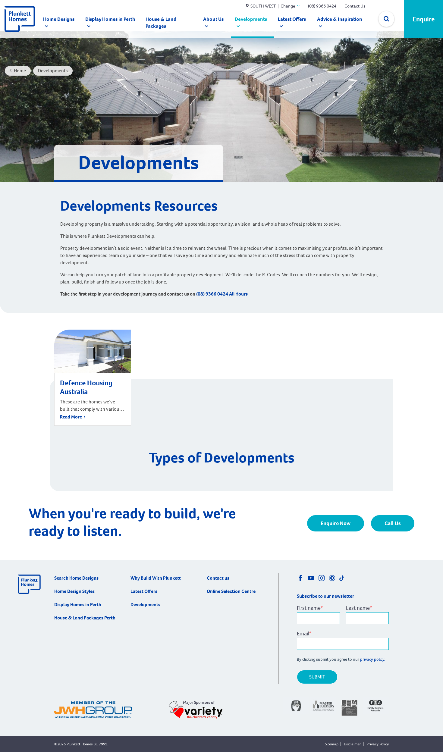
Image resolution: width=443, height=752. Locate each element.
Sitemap (331, 744)
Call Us (393, 523)
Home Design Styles (74, 591)
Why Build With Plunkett (155, 578)
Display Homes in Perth (110, 19)
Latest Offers (292, 19)
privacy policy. (373, 659)
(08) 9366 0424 (322, 6)
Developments (251, 19)
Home (20, 70)
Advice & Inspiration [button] (339, 19)
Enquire (424, 19)
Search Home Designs (76, 578)
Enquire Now (335, 523)
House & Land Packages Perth (84, 618)
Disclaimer (352, 744)
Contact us (218, 578)
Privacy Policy (377, 744)
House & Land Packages (161, 23)
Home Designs (58, 19)
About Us (213, 19)
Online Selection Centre (231, 591)
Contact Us (354, 6)
